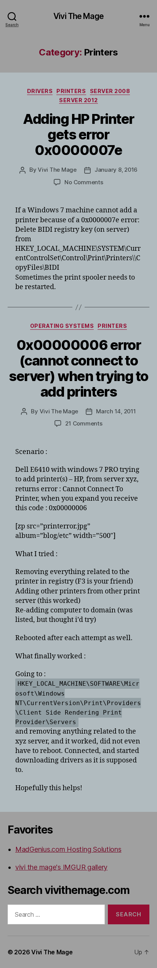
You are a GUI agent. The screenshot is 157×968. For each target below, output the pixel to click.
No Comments (83, 182)
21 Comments (83, 423)
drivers (40, 91)
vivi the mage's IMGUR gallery (61, 867)
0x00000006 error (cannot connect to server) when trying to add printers (78, 368)
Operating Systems (62, 326)
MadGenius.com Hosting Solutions (68, 849)
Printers (71, 91)
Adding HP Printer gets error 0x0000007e (78, 134)
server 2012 (78, 100)
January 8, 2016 (116, 169)
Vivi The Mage (78, 16)
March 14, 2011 (116, 411)
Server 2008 (110, 91)
